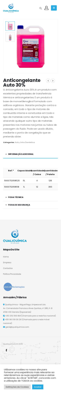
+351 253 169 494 (13, 316)
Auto (17, 142)
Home (6, 257)
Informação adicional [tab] (20, 154)
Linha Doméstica (27, 142)
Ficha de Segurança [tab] (19, 204)
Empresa (7, 262)
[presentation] (54, 46)
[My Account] (46, 8)
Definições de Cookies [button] (17, 386)
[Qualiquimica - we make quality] (11, 8)
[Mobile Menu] (54, 8)
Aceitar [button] (37, 386)
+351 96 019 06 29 (13, 319)
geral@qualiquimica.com (17, 327)
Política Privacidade (12, 274)
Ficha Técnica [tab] (15, 197)
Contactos (8, 268)
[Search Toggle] (40, 8)
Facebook (6, 350)
